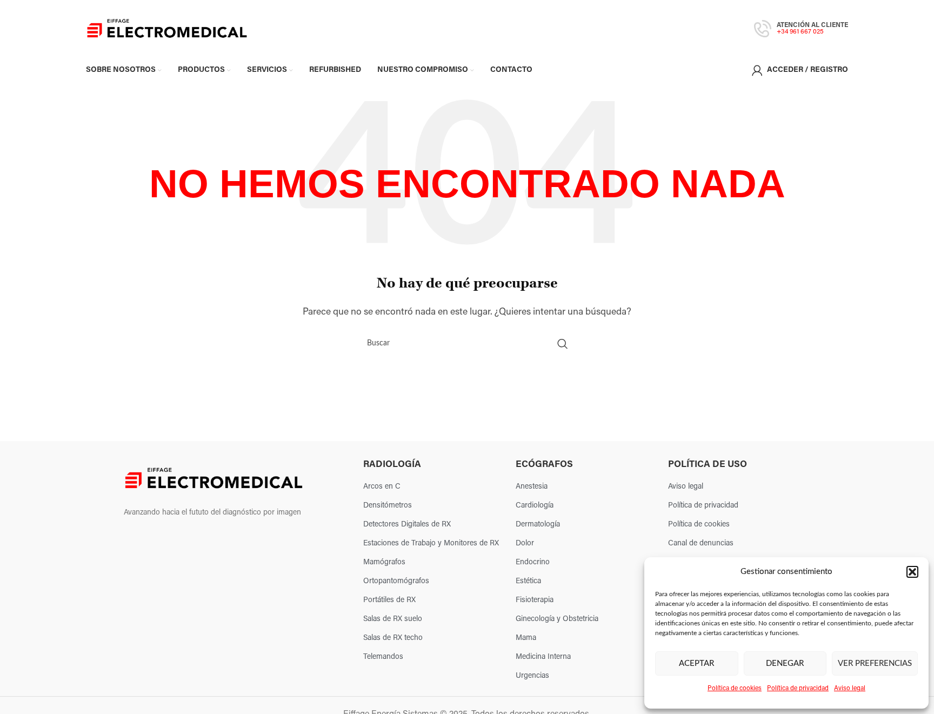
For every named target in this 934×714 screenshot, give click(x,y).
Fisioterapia (534, 600)
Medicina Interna (543, 657)
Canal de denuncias (700, 543)
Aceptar (696, 663)
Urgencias (532, 676)
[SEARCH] (562, 343)
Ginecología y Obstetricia (557, 619)
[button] (912, 571)
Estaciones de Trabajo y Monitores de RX (431, 543)
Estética (528, 581)
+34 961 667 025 (800, 32)
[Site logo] (167, 28)
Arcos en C (382, 487)
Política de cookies (735, 688)
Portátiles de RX (389, 600)
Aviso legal (849, 688)
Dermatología (538, 525)
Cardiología (534, 506)
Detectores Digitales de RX (407, 525)
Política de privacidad (798, 688)
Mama (526, 638)
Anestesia (532, 487)
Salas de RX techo (393, 638)
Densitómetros (387, 506)
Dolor (525, 543)
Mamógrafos (384, 562)
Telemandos (383, 657)
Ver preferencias (875, 663)
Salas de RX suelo (392, 619)
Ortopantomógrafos (396, 581)
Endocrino (533, 562)
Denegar (785, 663)
